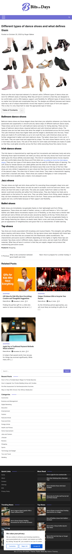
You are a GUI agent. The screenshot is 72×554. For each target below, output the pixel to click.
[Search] (69, 17)
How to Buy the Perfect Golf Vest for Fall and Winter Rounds (58, 497)
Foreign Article (5, 424)
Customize (12, 546)
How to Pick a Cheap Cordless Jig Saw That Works (57, 526)
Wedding (4, 457)
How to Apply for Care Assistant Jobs (57, 474)
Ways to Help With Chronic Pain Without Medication (17, 390)
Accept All (36, 546)
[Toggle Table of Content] (21, 110)
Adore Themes (52, 551)
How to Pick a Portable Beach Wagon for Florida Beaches (18, 380)
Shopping (12, 248)
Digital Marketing (6, 404)
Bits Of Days (18, 551)
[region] (24, 540)
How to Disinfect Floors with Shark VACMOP (56, 486)
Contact (3, 481)
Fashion (3, 414)
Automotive (4, 398)
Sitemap (3, 484)
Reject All (24, 546)
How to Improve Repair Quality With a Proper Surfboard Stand (21, 511)
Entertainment (5, 411)
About (3, 478)
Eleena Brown (6, 301)
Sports (3, 447)
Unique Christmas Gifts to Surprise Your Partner (52, 297)
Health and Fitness (7, 427)
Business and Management (9, 401)
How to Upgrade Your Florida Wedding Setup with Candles (18, 383)
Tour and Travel (6, 454)
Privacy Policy (5, 491)
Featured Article (6, 417)
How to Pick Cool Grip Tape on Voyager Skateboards (57, 537)
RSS (2, 488)
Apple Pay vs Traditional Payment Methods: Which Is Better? (18, 347)
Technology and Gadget (8, 451)
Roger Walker (29, 34)
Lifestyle (3, 437)
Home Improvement (7, 431)
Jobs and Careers (6, 434)
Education (4, 408)
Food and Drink (5, 421)
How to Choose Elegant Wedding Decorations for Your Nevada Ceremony (21, 521)
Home (3, 475)
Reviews (3, 441)
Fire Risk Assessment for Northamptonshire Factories (17, 386)
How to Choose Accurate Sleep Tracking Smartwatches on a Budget (57, 511)
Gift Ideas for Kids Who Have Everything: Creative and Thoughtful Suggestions (17, 297)
